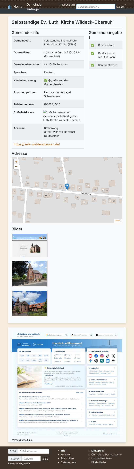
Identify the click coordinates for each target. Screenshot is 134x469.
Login (45, 458)
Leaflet (117, 220)
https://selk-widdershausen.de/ (37, 144)
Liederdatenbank (101, 458)
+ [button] (16, 162)
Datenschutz (68, 462)
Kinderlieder (98, 462)
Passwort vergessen (19, 463)
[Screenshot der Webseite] (30, 246)
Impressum (67, 4)
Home (17, 6)
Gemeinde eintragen (34, 6)
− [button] (16, 167)
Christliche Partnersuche (106, 454)
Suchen (120, 6)
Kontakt (65, 454)
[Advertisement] (111, 96)
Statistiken (67, 458)
